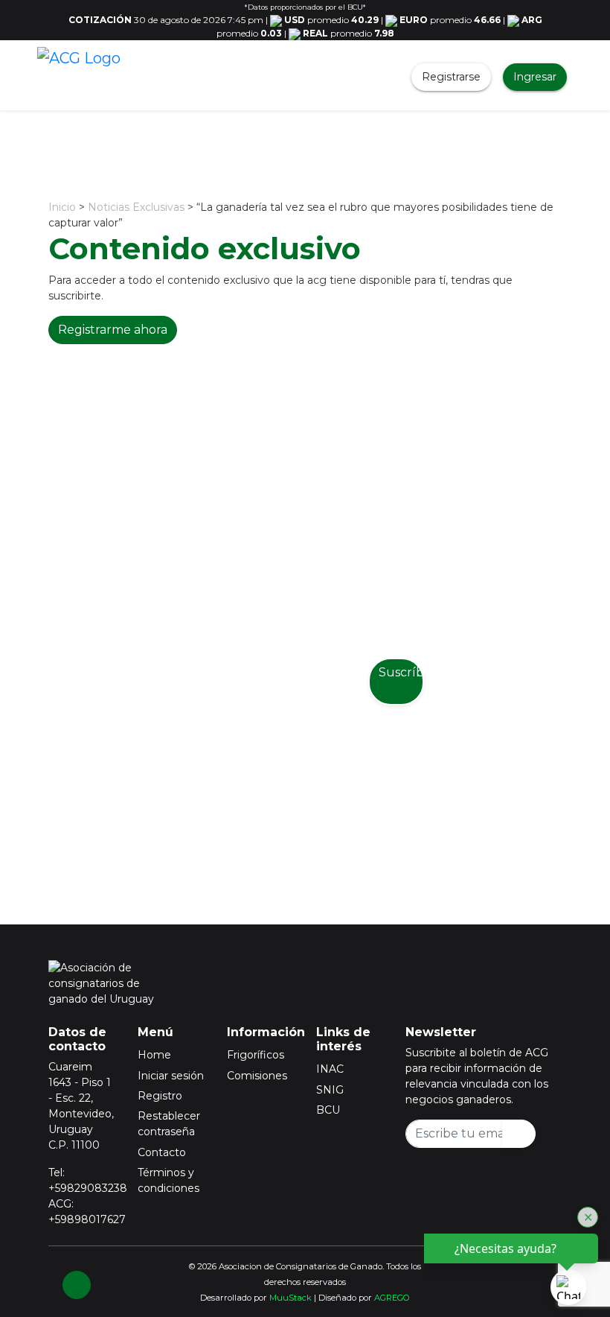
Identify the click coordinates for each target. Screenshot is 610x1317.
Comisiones (257, 1075)
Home (154, 1054)
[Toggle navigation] (148, 77)
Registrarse (451, 76)
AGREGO (392, 1297)
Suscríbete (401, 672)
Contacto (162, 1152)
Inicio (62, 207)
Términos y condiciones (168, 1180)
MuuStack (290, 1297)
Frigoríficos (255, 1054)
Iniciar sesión (171, 1075)
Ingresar (534, 76)
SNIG (330, 1090)
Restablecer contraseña (169, 1123)
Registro (160, 1095)
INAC (330, 1069)
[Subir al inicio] (76, 1285)
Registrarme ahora (112, 330)
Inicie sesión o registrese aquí (324, 815)
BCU (328, 1110)
